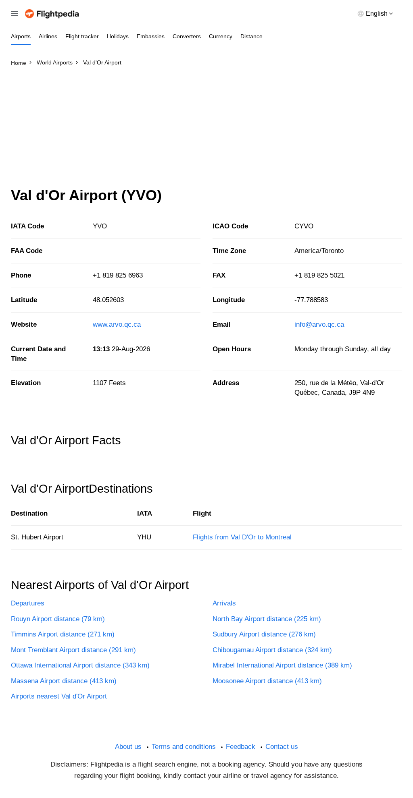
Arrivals (224, 603)
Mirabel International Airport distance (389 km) (282, 665)
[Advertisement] (206, 130)
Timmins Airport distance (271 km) (63, 634)
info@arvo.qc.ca (319, 324)
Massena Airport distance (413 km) (64, 681)
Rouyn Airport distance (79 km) (58, 619)
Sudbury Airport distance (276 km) (264, 634)
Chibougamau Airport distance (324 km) (272, 650)
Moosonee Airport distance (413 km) (267, 681)
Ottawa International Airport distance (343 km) (80, 665)
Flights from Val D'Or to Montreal (242, 537)
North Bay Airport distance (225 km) (267, 619)
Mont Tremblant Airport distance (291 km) (73, 650)
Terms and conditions (184, 746)
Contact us (281, 746)
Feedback (240, 746)
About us (128, 746)
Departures (27, 603)
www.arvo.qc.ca (117, 324)
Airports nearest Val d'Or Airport (59, 696)
